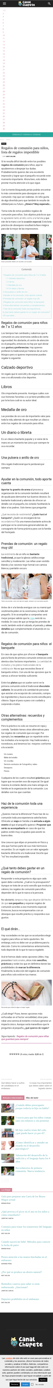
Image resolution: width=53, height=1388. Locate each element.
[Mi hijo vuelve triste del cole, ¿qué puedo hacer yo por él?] (7, 1133)
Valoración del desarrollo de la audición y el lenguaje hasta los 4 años (32, 1158)
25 (4, 82)
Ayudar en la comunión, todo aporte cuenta (22, 295)
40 (4, 129)
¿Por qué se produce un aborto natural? (21, 1272)
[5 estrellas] (18, 1054)
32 (4, 104)
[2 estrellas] (12, 1054)
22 (4, 72)
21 (4, 69)
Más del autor (32, 1098)
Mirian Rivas (5, 1203)
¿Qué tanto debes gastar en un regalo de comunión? (26, 312)
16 (4, 54)
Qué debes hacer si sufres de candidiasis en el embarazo (12, 1086)
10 (4, 35)
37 (4, 119)
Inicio (2, 139)
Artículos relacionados (13, 1098)
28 (4, 91)
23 (4, 76)
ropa (32, 618)
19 (4, 63)
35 (4, 113)
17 (4, 57)
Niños (8, 139)
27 (4, 88)
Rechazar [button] (14, 1384)
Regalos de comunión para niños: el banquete (23, 302)
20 (4, 66)
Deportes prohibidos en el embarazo (20, 1299)
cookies (9, 1358)
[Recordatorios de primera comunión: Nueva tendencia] (7, 1170)
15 (4, 51)
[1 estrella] (10, 1054)
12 (4, 41)
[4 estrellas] (16, 1054)
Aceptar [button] (25, 1384)
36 (4, 116)
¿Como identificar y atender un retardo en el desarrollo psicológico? (31, 1145)
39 (4, 125)
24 (4, 79)
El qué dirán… (9, 315)
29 (4, 94)
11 (4, 38)
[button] (49, 3)
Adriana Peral (6, 1264)
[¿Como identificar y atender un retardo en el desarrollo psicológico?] (7, 1145)
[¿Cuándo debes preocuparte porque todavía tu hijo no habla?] (7, 1108)
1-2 (4, 10)
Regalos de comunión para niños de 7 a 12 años (24, 275)
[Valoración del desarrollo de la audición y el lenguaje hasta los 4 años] (7, 1158)
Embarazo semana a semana (26, 135)
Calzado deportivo (15, 278)
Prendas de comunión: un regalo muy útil (21, 299)
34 (4, 110)
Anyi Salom (10, 156)
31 (4, 101)
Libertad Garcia (7, 1218)
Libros (10, 282)
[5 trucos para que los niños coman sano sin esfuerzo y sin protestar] (7, 1120)
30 (4, 97)
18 (4, 60)
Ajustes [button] (43, 1380)
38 (4, 122)
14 (4, 48)
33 (4, 107)
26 (4, 85)
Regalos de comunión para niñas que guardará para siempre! (25, 1037)
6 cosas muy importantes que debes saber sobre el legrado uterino (40, 1086)
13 (4, 44)
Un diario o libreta (15, 288)
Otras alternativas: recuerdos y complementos (24, 305)
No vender (40, 1384)
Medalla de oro (14, 285)
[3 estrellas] (14, 1054)
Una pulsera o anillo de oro (15, 292)
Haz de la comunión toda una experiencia (21, 309)
